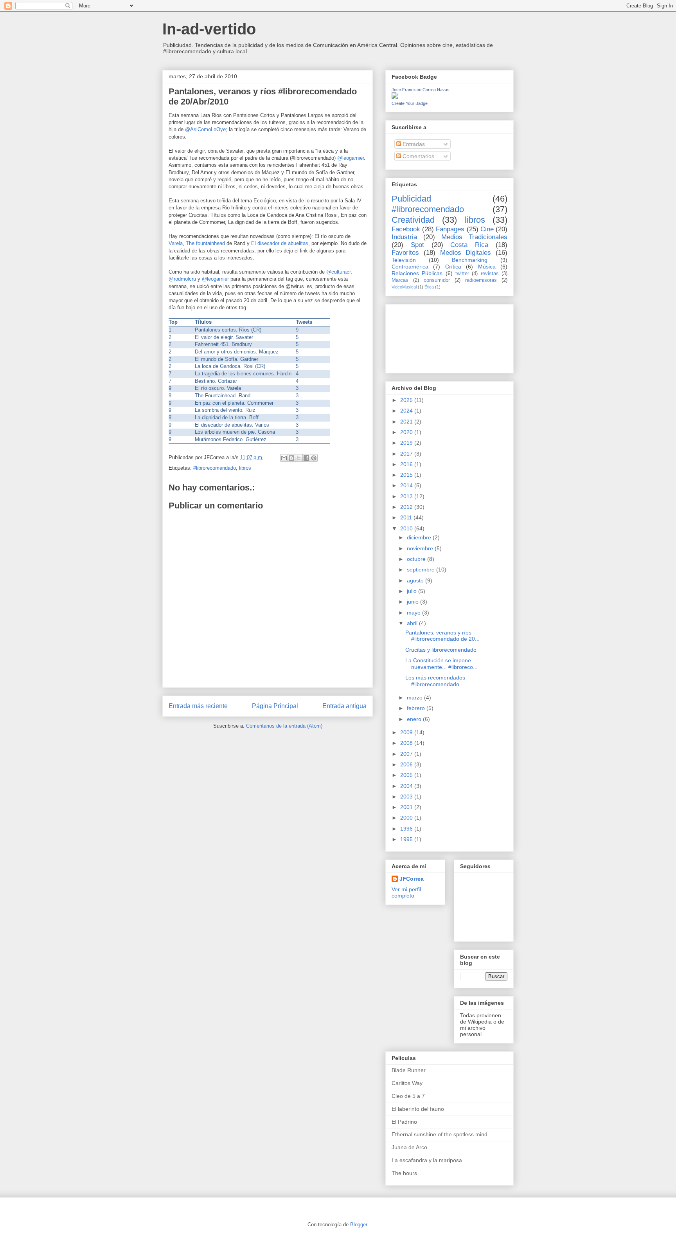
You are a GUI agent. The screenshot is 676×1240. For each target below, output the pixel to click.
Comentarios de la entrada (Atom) (284, 726)
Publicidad (411, 199)
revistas (490, 273)
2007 (407, 754)
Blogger (358, 1224)
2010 (407, 528)
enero (415, 719)
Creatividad (413, 220)
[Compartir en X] (299, 458)
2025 (407, 400)
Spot (417, 245)
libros (245, 468)
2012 (407, 507)
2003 (407, 796)
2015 (407, 475)
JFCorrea (411, 879)
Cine (487, 229)
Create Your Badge (410, 103)
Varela (176, 243)
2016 (407, 464)
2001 (407, 807)
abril (413, 623)
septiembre (421, 569)
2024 (407, 410)
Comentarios (417, 156)
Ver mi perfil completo (406, 892)
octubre (417, 559)
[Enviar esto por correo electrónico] (284, 458)
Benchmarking (469, 260)
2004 (407, 786)
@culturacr (338, 272)
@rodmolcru (182, 279)
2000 (407, 818)
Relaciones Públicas (417, 273)
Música (487, 266)
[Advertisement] (427, 336)
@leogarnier (350, 158)
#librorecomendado (214, 468)
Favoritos (405, 252)
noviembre (421, 548)
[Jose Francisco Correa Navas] (395, 97)
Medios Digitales (465, 252)
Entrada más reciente (198, 706)
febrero (416, 708)
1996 (407, 828)
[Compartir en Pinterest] (314, 458)
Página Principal (275, 706)
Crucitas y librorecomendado (440, 650)
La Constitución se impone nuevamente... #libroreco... (441, 663)
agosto (416, 580)
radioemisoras (481, 280)
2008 (407, 743)
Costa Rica (469, 245)
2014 (407, 485)
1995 (407, 839)
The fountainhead (205, 243)
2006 (407, 764)
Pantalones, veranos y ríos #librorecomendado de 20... (442, 635)
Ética (429, 287)
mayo (414, 612)
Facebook (406, 229)
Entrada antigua (344, 706)
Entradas (413, 144)
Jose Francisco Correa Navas (420, 89)
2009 (407, 732)
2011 (407, 517)
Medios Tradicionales (474, 237)
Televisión (404, 260)
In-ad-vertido (209, 29)
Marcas (400, 280)
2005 (407, 775)
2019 (407, 443)
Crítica (453, 266)
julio (412, 591)
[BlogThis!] (291, 458)
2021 (407, 421)
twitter (462, 273)
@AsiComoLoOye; (206, 129)
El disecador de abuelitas (279, 243)
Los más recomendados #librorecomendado (435, 680)
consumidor (437, 280)
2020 (407, 432)
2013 (407, 496)
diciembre (420, 537)
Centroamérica (410, 266)
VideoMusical (404, 287)
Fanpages (450, 229)
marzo (415, 697)
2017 (407, 454)
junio (413, 601)
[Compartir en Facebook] (306, 458)
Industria (404, 237)
